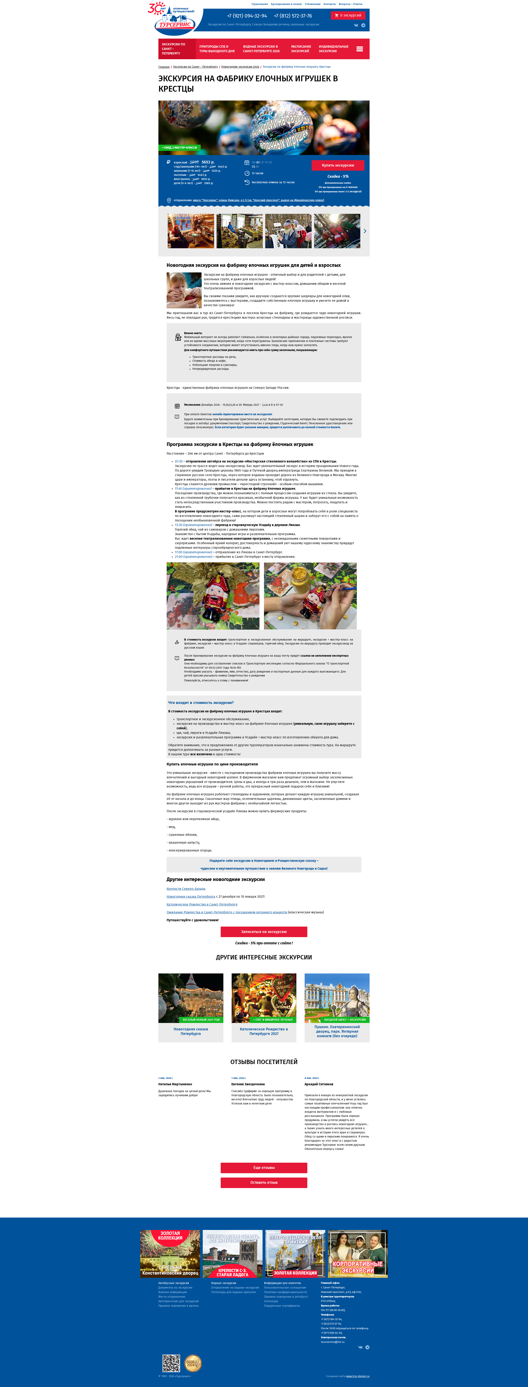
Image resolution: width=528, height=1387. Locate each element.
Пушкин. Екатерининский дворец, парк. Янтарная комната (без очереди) (337, 1031)
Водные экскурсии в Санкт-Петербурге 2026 (261, 49)
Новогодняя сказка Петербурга (191, 896)
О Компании (313, 4)
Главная (164, 67)
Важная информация (172, 1292)
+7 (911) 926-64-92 (331, 1333)
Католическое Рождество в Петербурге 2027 (264, 1032)
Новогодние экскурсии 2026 (240, 66)
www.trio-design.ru (358, 1376)
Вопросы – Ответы (350, 4)
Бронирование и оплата (286, 4)
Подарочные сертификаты (282, 1305)
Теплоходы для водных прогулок (233, 1292)
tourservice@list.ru (333, 1342)
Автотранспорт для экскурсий (178, 1301)
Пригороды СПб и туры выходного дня (217, 49)
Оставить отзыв (264, 1183)
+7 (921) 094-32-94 (247, 16)
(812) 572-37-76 (332, 1324)
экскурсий (350, 15)
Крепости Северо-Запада (186, 888)
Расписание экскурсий (301, 49)
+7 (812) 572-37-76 (293, 16)
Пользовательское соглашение (285, 1287)
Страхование (260, 4)
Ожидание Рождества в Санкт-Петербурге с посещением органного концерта (227, 912)
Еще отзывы (264, 1168)
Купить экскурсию (338, 165)
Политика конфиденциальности (285, 1292)
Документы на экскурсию (175, 1287)
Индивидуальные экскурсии (333, 49)
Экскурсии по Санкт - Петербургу (173, 49)
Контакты (330, 4)
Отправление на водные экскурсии (235, 1287)
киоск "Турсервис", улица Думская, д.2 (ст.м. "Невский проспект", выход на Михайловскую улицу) (258, 200)
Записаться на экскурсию (264, 932)
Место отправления (171, 1296)
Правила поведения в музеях (178, 1305)
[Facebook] (360, 1347)
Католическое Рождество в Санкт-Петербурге (202, 904)
